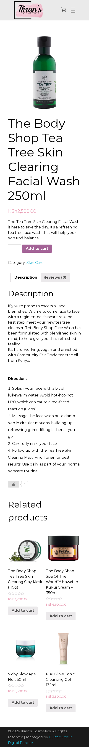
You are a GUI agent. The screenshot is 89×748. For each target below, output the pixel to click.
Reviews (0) (55, 277)
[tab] (25, 277)
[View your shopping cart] (63, 10)
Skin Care (35, 262)
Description (25, 277)
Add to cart (37, 248)
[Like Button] (13, 484)
